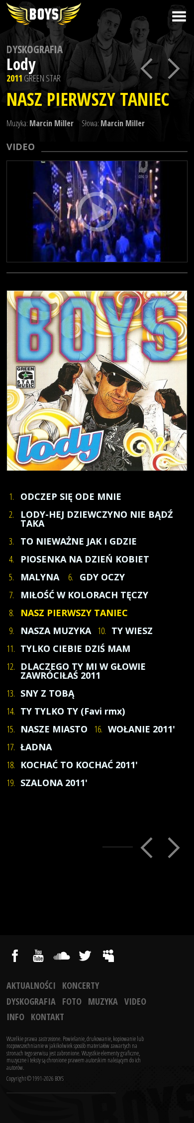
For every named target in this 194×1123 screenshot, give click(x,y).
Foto (72, 1001)
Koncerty (80, 985)
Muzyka (103, 1001)
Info (15, 1017)
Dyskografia (34, 49)
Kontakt (47, 1017)
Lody (20, 64)
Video (135, 1001)
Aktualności (31, 985)
